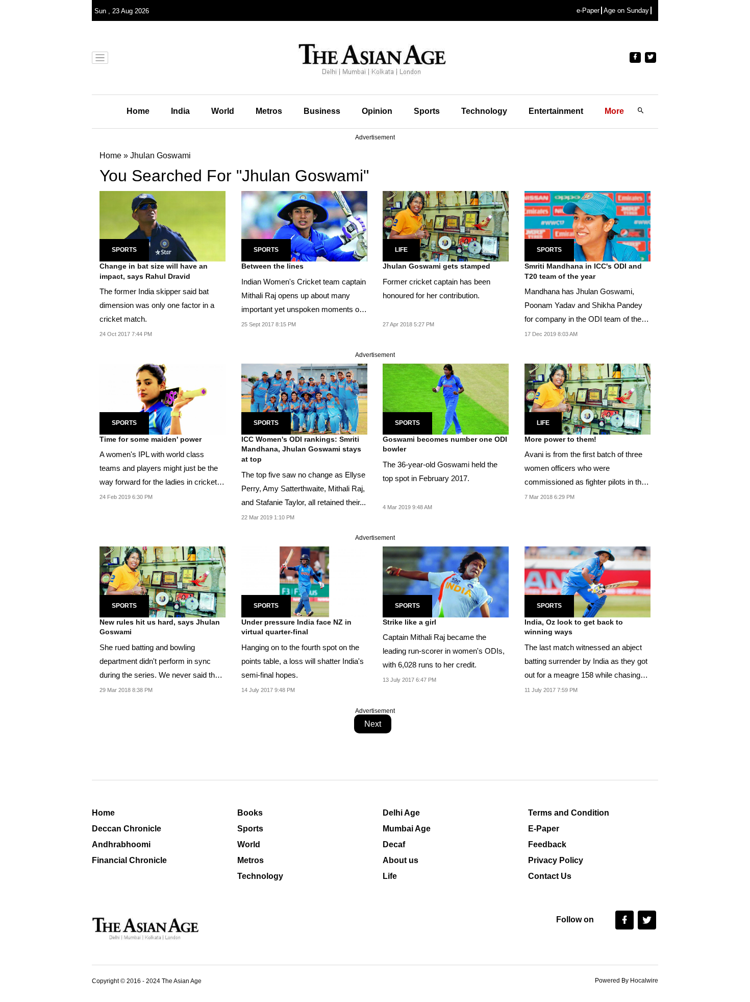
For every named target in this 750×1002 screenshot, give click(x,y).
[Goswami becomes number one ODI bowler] (446, 398)
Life (401, 249)
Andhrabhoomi (121, 844)
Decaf (394, 844)
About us (400, 860)
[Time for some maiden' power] (162, 398)
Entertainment (556, 111)
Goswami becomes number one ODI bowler (445, 444)
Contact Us (549, 876)
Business (322, 111)
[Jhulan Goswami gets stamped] (446, 225)
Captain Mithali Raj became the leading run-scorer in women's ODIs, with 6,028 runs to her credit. (444, 651)
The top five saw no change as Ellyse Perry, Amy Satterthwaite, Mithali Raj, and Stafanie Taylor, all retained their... (303, 488)
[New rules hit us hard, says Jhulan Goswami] (162, 581)
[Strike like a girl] (446, 581)
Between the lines (272, 266)
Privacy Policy (555, 860)
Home (138, 111)
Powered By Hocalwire (626, 980)
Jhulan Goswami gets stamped (436, 266)
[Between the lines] (304, 225)
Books (250, 812)
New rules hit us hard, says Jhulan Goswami (159, 627)
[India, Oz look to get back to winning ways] (587, 581)
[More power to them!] (587, 398)
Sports (427, 111)
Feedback (547, 844)
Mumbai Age (407, 828)
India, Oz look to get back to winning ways (573, 627)
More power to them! (560, 439)
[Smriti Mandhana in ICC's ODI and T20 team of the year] (587, 225)
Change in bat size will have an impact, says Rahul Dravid (153, 271)
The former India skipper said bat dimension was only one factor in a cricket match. (156, 305)
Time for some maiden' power (150, 439)
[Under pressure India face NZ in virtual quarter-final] (304, 581)
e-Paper (588, 10)
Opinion (377, 111)
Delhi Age (401, 812)
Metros (269, 111)
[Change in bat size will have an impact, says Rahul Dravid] (162, 225)
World (222, 111)
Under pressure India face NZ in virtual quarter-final (296, 627)
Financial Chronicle (129, 860)
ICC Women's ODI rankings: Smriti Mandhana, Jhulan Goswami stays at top (301, 449)
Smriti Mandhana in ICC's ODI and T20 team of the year (583, 271)
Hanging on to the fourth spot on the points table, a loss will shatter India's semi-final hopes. (302, 661)
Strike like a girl (409, 622)
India (180, 111)
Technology (484, 111)
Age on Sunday (626, 10)
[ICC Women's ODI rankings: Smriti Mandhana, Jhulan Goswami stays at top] (304, 398)
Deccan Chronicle (126, 828)
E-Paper (543, 828)
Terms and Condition (568, 812)
